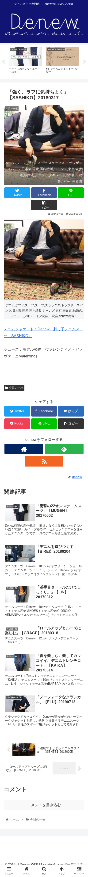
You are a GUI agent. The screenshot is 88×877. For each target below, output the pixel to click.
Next (84, 62)
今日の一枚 (16, 387)
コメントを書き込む (44, 805)
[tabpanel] (25, 61)
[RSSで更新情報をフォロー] (44, 461)
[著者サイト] (23, 449)
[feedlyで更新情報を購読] (64, 449)
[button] (79, 568)
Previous (3, 62)
